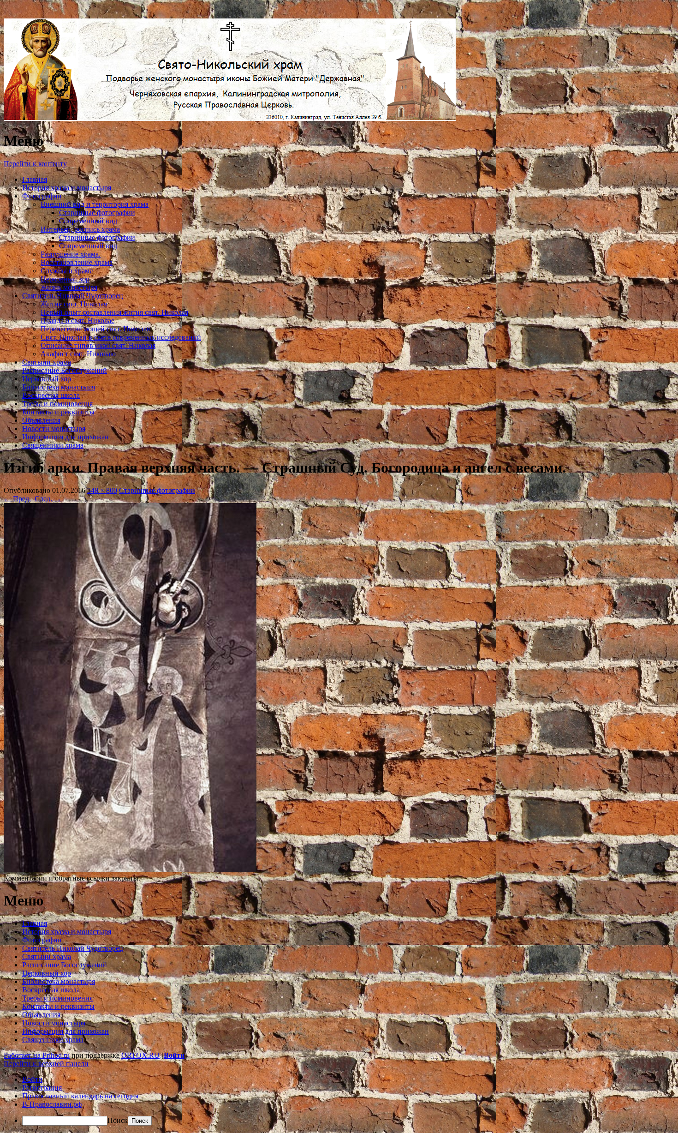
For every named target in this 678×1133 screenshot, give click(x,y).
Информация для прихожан (65, 437)
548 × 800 (102, 490)
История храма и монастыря (66, 188)
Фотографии (42, 196)
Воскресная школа (51, 395)
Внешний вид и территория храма (95, 204)
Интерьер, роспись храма (80, 229)
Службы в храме (67, 271)
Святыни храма (46, 362)
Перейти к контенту (35, 164)
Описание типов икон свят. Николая (98, 345)
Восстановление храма (77, 262)
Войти (174, 1055)
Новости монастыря (53, 428)
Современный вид (88, 221)
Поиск (117, 1120)
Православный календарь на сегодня (80, 1096)
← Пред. (17, 499)
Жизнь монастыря (69, 287)
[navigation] (339, 1100)
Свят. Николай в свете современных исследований (121, 337)
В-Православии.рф (52, 1104)
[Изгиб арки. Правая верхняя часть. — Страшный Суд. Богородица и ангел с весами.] (130, 870)
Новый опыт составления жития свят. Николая (114, 312)
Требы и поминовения (57, 404)
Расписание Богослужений (64, 370)
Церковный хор (65, 279)
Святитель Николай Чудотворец (72, 296)
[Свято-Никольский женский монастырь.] (230, 118)
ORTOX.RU (140, 1055)
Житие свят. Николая (74, 304)
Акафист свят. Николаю (78, 354)
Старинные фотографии (97, 212)
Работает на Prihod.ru (37, 1055)
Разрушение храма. (71, 254)
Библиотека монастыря (58, 387)
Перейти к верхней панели (46, 1063)
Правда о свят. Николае (77, 320)
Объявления (41, 420)
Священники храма (52, 445)
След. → (48, 499)
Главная (34, 179)
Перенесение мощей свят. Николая (95, 329)
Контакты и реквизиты (58, 412)
